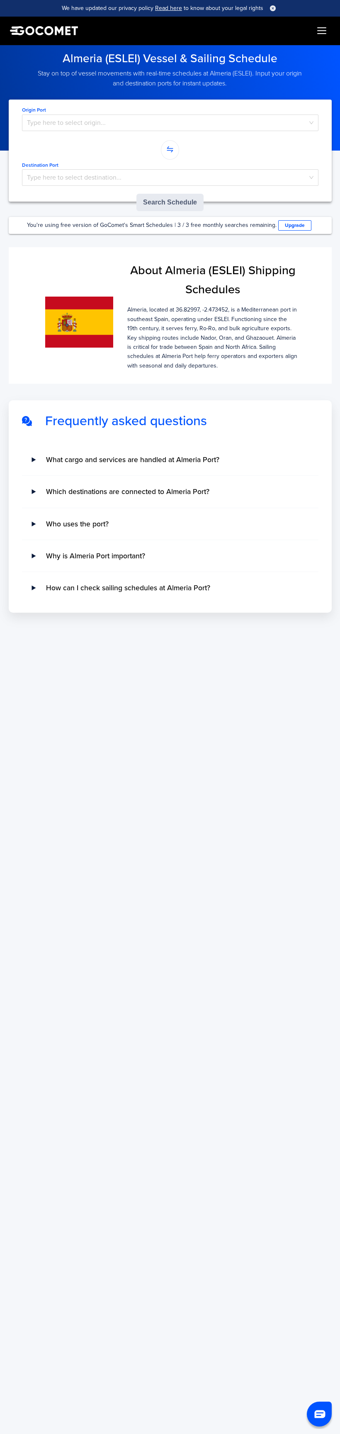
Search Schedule (170, 202)
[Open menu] (321, 30)
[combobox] (170, 123)
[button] (319, 1414)
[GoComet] (44, 30)
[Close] (272, 8)
